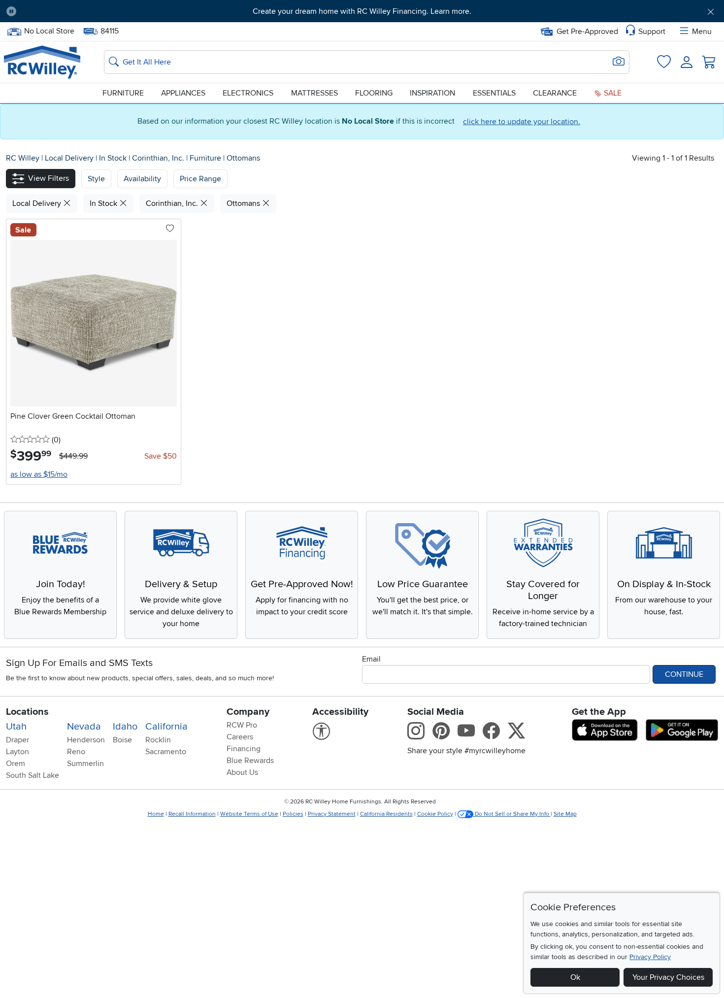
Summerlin (85, 763)
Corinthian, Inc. (159, 158)
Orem (15, 763)
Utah (16, 726)
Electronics (248, 93)
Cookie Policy (435, 814)
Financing (244, 749)
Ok (575, 977)
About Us (242, 772)
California (166, 726)
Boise (122, 740)
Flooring (374, 93)
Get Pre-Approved (587, 31)
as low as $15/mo (38, 474)
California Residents (386, 814)
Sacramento (165, 752)
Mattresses (314, 93)
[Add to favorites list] (170, 229)
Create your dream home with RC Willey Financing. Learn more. (362, 11)
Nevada (84, 726)
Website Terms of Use (249, 814)
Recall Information (192, 814)
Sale (612, 93)
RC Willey (22, 158)
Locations (27, 712)
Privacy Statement (332, 814)
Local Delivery (70, 158)
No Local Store (49, 30)
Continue (684, 674)
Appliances (183, 93)
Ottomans (243, 158)
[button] (79, 11)
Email (371, 659)
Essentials (494, 93)
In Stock (114, 158)
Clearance (555, 93)
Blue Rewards (250, 760)
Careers (240, 737)
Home (156, 814)
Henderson (86, 740)
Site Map (565, 814)
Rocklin (158, 740)
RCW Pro (242, 725)
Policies (293, 814)
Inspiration (432, 93)
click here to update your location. (521, 122)
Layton (17, 752)
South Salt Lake (32, 775)
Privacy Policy (650, 957)
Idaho (125, 726)
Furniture (123, 93)
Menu (702, 31)
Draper (17, 740)
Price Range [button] (200, 179)
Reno (76, 752)
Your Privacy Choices (668, 977)
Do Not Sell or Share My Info (512, 814)
